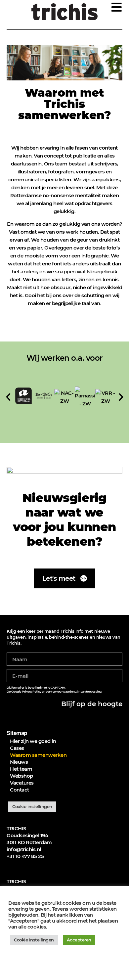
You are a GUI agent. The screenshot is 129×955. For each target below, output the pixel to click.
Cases (17, 748)
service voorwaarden (60, 691)
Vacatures (22, 783)
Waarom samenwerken (38, 755)
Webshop (21, 776)
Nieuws (19, 762)
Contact (19, 790)
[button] (8, 397)
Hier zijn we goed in (33, 741)
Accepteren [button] (79, 939)
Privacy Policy (31, 691)
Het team (21, 769)
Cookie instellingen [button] (32, 806)
